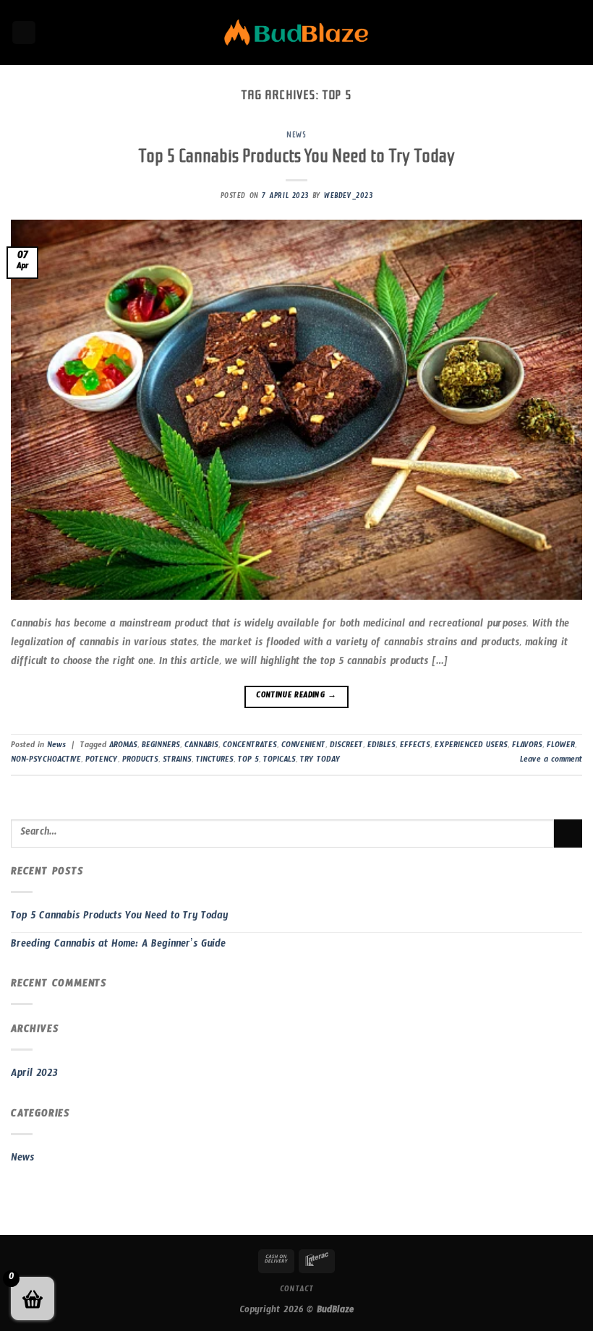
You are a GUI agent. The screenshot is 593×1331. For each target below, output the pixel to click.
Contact (296, 1290)
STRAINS (177, 761)
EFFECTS (415, 746)
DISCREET (346, 746)
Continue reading (296, 696)
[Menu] (573, 32)
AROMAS (123, 746)
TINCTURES (215, 761)
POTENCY (101, 761)
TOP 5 (248, 761)
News (296, 134)
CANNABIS (201, 746)
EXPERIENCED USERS (471, 746)
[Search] (23, 33)
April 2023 (34, 1075)
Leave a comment (551, 761)
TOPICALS (279, 761)
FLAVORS (527, 746)
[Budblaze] (296, 33)
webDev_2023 (348, 197)
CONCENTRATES (250, 746)
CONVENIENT (303, 746)
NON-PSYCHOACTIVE (46, 761)
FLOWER (561, 746)
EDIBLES (381, 746)
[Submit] (568, 833)
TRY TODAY (320, 761)
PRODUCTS (140, 761)
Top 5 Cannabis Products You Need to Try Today (296, 155)
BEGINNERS (161, 746)
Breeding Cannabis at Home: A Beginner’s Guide (118, 945)
